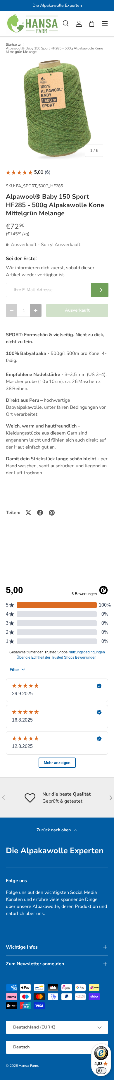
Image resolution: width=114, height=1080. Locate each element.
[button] (91, 23)
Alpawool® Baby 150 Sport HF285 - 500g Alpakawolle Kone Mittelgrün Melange (54, 50)
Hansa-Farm (28, 1065)
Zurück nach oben (54, 830)
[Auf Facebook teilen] (40, 512)
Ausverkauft (77, 310)
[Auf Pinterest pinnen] (52, 512)
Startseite (13, 44)
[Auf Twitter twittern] (28, 512)
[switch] (101, 1070)
